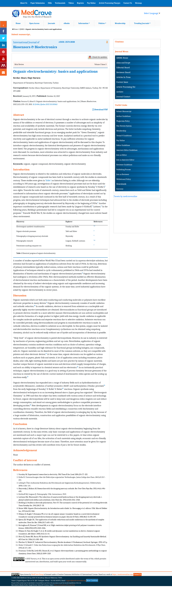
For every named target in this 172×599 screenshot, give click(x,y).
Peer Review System (124, 126)
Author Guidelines (123, 116)
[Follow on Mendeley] (3, 65)
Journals (51, 23)
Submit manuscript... (21, 34)
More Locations (92, 580)
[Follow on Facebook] (3, 31)
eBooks (67, 23)
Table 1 (48, 180)
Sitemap (138, 3)
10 (34, 306)
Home (18, 23)
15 (63, 388)
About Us (23, 3)
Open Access (34, 23)
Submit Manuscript (123, 111)
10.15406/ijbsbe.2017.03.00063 (45, 104)
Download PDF (101, 109)
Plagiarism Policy (123, 121)
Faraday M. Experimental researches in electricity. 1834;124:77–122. (53, 474)
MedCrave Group (37, 574)
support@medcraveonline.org (76, 581)
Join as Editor (121, 155)
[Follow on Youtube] (3, 58)
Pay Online (91, 3)
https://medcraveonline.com (122, 574)
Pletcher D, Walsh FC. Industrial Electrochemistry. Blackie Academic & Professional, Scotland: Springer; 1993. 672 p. (63, 542)
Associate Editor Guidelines (126, 150)
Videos (71, 3)
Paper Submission (38, 3)
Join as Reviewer (122, 174)
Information (83, 23)
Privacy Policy (71, 585)
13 (27, 377)
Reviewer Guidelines (124, 165)
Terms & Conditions (124, 135)
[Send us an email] (3, 72)
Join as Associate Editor (125, 160)
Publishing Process (123, 169)
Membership (120, 23)
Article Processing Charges (109, 3)
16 (30, 405)
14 (104, 385)
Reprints (80, 3)
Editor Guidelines (123, 145)
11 (46, 354)
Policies (101, 23)
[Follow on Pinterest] (3, 51)
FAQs (50, 3)
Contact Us (127, 3)
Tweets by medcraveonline (125, 196)
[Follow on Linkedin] (3, 44)
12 (77, 367)
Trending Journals (141, 23)
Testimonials (60, 3)
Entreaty (119, 189)
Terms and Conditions (60, 585)
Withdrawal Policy (123, 179)
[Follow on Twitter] (3, 38)
